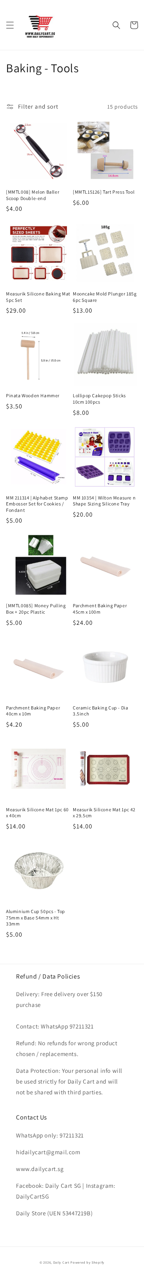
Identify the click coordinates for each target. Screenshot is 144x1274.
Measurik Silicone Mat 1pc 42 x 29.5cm (104, 812)
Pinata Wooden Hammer (33, 395)
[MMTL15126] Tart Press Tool (103, 192)
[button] (10, 25)
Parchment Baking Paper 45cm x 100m (100, 608)
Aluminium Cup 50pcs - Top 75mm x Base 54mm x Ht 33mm (35, 917)
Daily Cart (61, 1262)
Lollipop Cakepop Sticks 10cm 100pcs (99, 398)
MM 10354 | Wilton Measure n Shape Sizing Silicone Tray (104, 501)
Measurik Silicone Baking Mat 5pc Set (38, 297)
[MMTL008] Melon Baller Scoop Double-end (32, 195)
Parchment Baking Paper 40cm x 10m (33, 711)
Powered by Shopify (87, 1262)
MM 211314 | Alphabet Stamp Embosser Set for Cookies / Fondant (37, 504)
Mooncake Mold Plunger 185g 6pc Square (105, 297)
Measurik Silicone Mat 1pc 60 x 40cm (37, 812)
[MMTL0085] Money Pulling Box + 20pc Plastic (36, 608)
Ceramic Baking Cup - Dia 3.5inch (100, 711)
